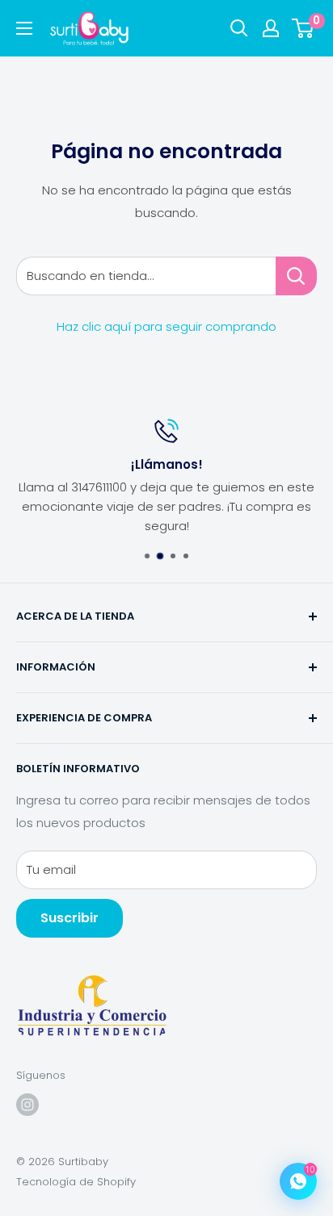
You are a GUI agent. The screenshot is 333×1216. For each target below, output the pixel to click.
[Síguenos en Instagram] (27, 1104)
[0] (303, 28)
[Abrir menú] (24, 28)
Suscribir (69, 918)
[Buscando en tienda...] (296, 276)
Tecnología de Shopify (76, 1181)
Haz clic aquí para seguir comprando (166, 326)
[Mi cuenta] (271, 28)
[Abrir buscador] (239, 28)
